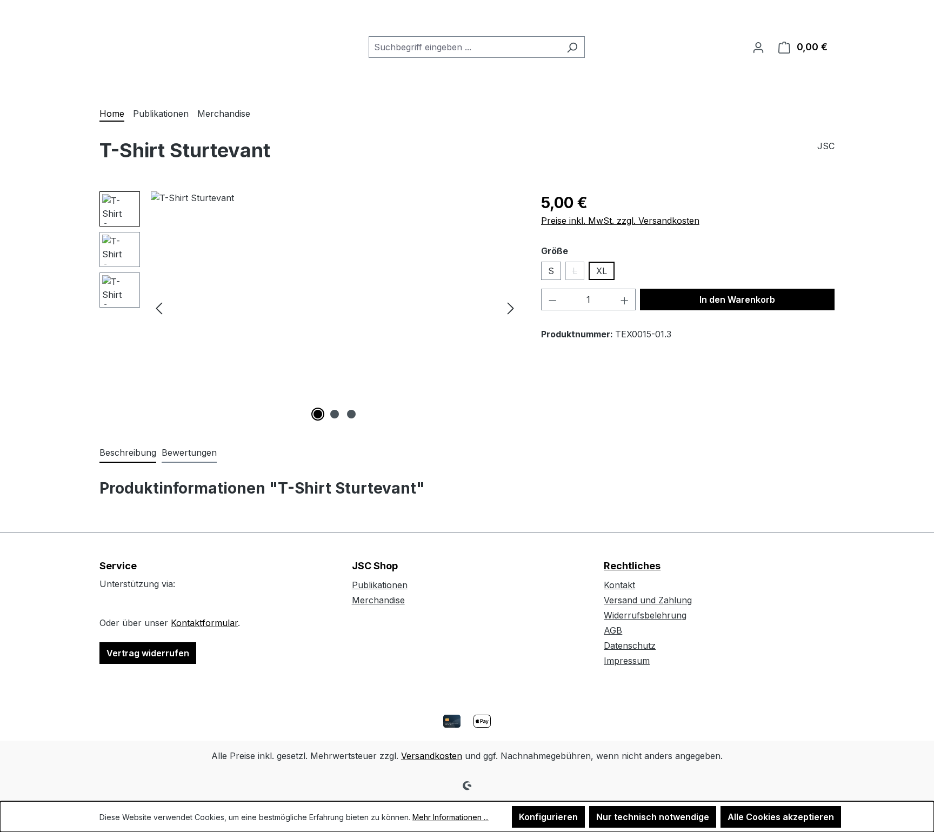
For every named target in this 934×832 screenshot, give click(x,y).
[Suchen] (572, 47)
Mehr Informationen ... (450, 817)
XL (601, 270)
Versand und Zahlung (648, 600)
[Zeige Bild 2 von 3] (334, 414)
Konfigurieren (548, 816)
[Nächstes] (511, 307)
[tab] (127, 453)
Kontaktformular (204, 622)
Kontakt (619, 585)
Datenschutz (630, 645)
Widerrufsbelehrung (645, 615)
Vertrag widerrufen (147, 653)
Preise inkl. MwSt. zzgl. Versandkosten (620, 220)
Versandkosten (431, 755)
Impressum (627, 660)
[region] (309, 307)
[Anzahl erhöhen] (624, 299)
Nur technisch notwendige (652, 816)
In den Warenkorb (737, 299)
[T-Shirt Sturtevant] (335, 307)
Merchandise (378, 600)
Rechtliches (632, 565)
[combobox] (464, 47)
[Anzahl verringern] (552, 299)
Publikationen (380, 585)
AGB (613, 630)
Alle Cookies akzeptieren (781, 816)
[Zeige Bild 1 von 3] (317, 414)
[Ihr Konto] (758, 47)
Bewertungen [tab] (189, 452)
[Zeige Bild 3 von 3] (351, 414)
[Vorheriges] (159, 307)
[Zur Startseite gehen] (153, 44)
